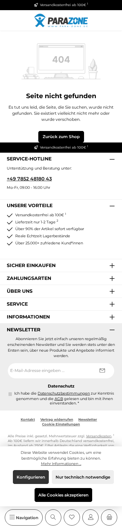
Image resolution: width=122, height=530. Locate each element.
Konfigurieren (31, 477)
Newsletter (87, 419)
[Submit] (102, 370)
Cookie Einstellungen (61, 424)
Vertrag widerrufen (56, 419)
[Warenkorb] (109, 517)
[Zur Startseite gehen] (61, 20)
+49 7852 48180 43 (29, 179)
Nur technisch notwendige (83, 477)
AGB (59, 399)
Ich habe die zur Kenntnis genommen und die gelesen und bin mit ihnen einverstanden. (64, 398)
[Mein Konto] (90, 517)
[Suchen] (53, 517)
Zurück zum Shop (61, 136)
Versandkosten (98, 436)
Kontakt (28, 419)
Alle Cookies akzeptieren (63, 495)
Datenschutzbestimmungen (64, 393)
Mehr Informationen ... (61, 463)
